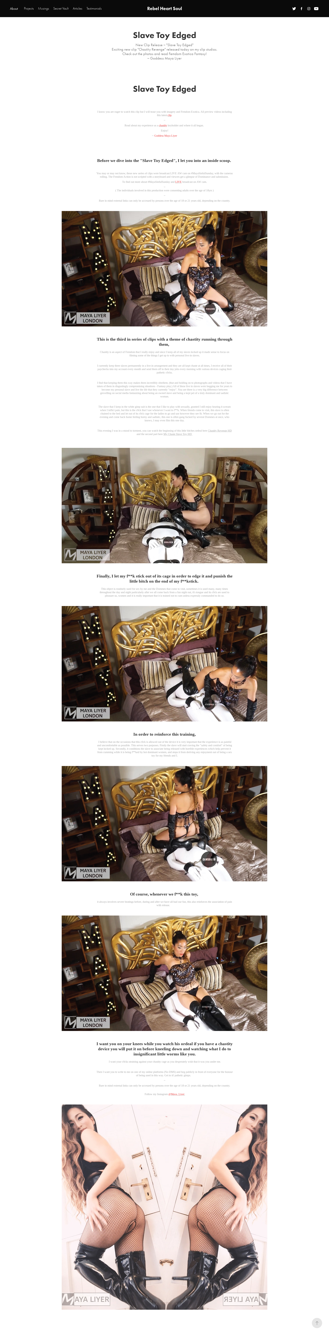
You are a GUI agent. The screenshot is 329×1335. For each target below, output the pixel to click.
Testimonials (94, 8)
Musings (43, 8)
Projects (29, 8)
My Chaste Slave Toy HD (177, 434)
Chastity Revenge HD (220, 430)
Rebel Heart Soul (164, 8)
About (14, 8)
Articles (77, 8)
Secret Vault (61, 8)
